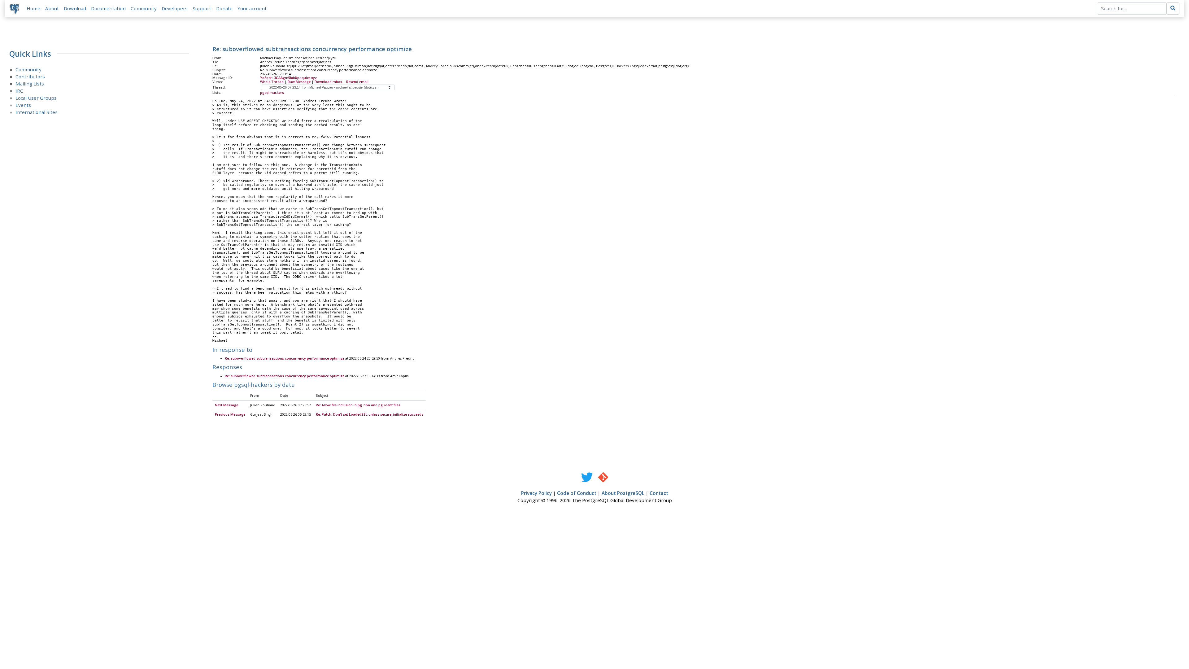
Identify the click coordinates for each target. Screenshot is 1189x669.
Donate (224, 8)
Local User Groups (36, 98)
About (52, 8)
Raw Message (299, 82)
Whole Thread (272, 82)
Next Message (226, 405)
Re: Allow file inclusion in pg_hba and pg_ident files (358, 405)
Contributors (30, 76)
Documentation (108, 8)
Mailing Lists (29, 84)
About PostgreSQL (623, 493)
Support (202, 8)
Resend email (357, 82)
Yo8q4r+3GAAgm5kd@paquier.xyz (288, 78)
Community (144, 8)
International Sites (36, 112)
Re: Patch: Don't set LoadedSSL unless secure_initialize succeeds (369, 414)
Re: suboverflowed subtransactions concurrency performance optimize (284, 358)
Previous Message (230, 414)
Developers (175, 8)
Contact (659, 493)
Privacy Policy (536, 493)
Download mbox (328, 82)
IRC (19, 91)
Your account (252, 8)
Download (75, 8)
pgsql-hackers (272, 92)
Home (33, 8)
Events (23, 105)
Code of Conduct (576, 493)
